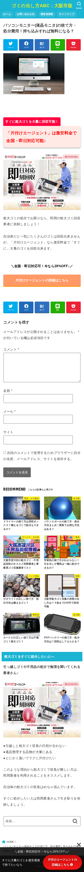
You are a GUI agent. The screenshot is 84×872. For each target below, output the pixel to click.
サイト (8, 432)
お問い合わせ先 (25, 14)
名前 (7, 390)
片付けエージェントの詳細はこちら (42, 280)
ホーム (7, 14)
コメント (11, 349)
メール (9, 411)
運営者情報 (47, 14)
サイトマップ (66, 14)
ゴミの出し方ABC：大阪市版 (42, 5)
